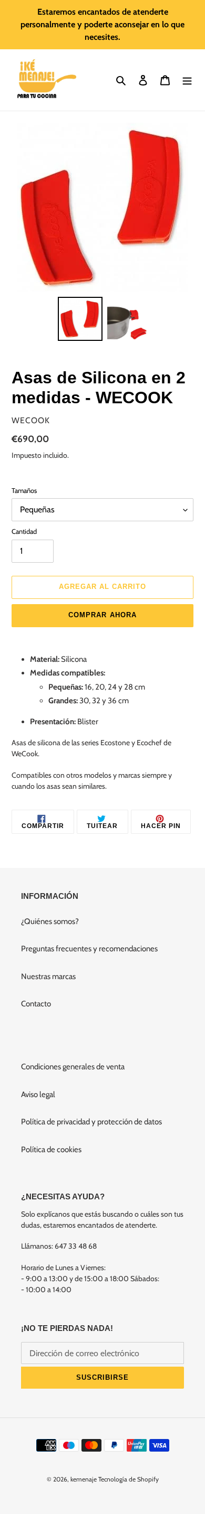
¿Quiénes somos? (50, 921)
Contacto (36, 1003)
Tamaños (24, 490)
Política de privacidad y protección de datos (91, 1121)
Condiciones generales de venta (73, 1066)
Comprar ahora (102, 615)
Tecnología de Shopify (128, 1479)
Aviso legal (38, 1094)
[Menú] (187, 80)
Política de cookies (51, 1149)
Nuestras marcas (48, 976)
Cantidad (24, 531)
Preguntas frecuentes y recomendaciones (89, 948)
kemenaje (83, 1479)
